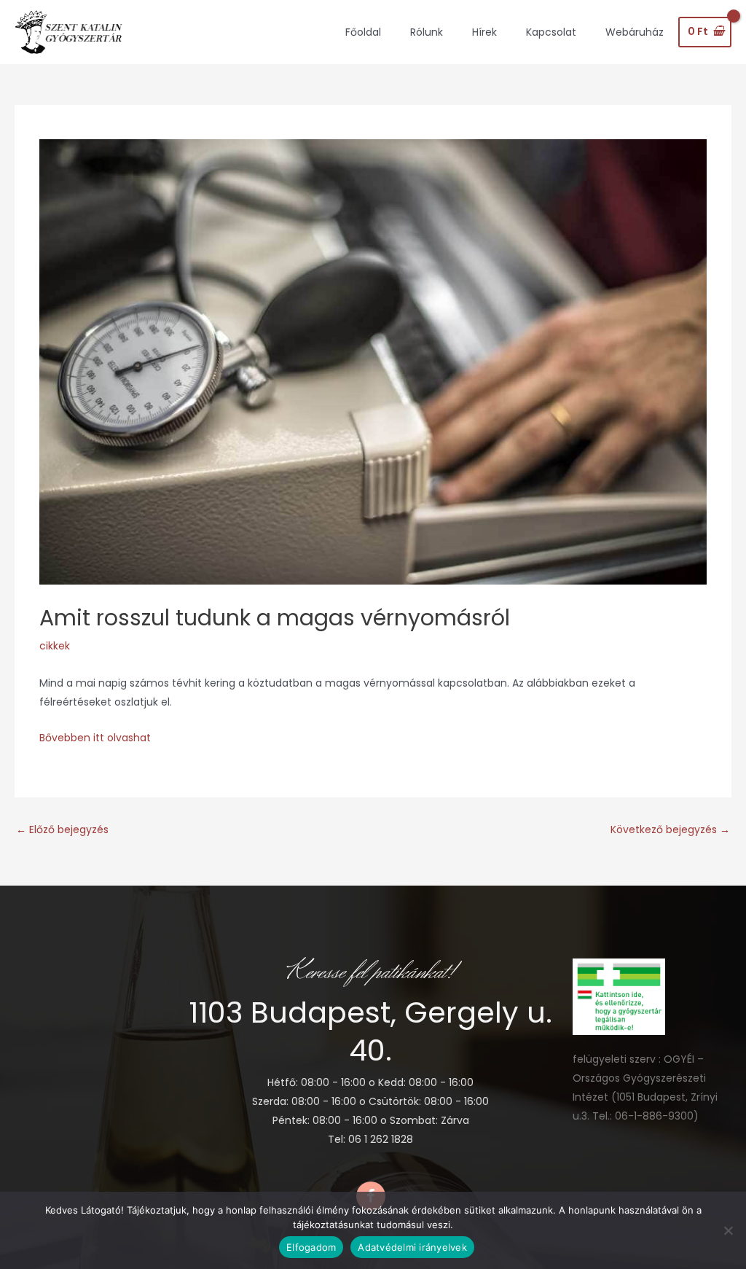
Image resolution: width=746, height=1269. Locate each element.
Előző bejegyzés (62, 829)
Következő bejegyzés (670, 829)
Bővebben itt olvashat (95, 737)
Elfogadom (311, 1247)
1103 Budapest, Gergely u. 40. (370, 1031)
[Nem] (728, 1230)
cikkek (54, 646)
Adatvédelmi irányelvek (412, 1247)
